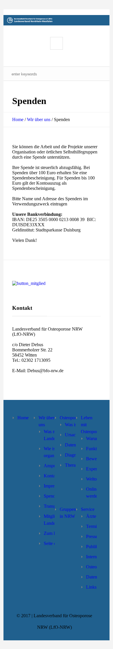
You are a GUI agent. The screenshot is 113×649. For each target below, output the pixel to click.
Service (87, 509)
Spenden (52, 496)
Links (91, 587)
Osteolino (95, 566)
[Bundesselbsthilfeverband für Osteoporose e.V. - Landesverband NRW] (56, 20)
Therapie (73, 465)
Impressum (54, 485)
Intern (91, 556)
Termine (93, 526)
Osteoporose (71, 417)
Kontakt (51, 475)
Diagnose (73, 455)
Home (17, 119)
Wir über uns (38, 119)
